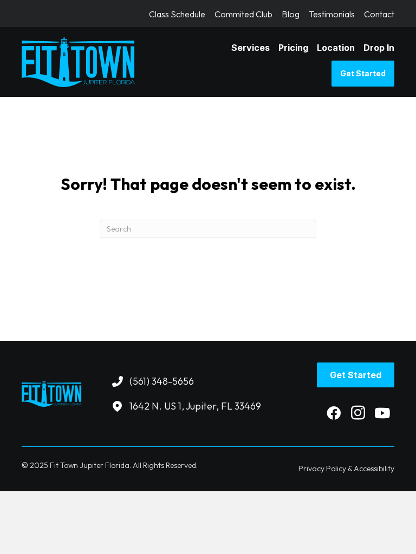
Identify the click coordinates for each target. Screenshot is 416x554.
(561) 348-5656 (161, 381)
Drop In (378, 47)
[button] (333, 412)
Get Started (363, 73)
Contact (379, 14)
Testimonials (332, 14)
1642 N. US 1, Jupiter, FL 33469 (195, 406)
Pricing (293, 47)
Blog (291, 14)
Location (336, 47)
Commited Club (243, 14)
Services (250, 47)
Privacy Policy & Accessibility (346, 468)
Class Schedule (177, 14)
